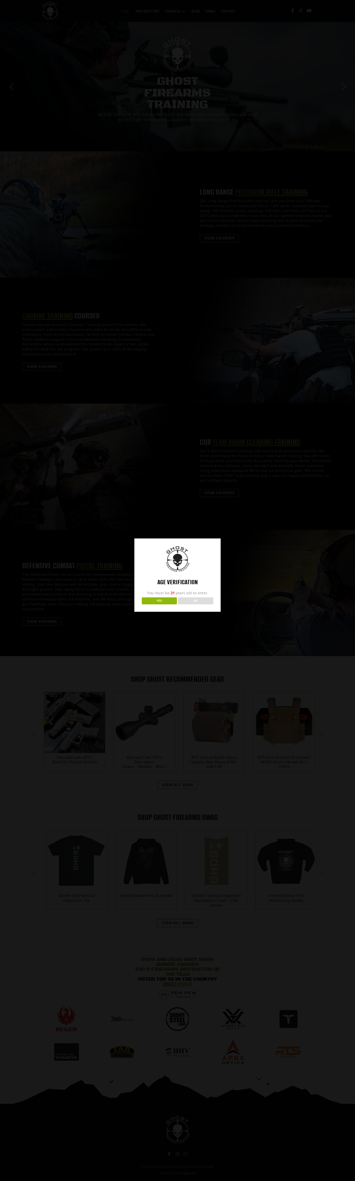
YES (159, 600)
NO (196, 600)
